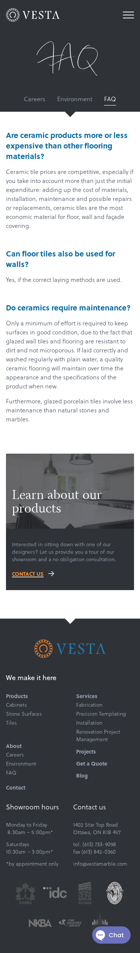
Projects (86, 751)
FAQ (110, 98)
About (14, 745)
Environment (74, 98)
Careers (34, 98)
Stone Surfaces (24, 714)
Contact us (28, 573)
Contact (15, 787)
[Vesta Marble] (33, 15)
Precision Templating (101, 714)
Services (86, 696)
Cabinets (16, 705)
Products (17, 696)
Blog (82, 775)
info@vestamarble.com (100, 864)
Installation (89, 723)
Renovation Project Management (98, 735)
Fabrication (89, 705)
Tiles (11, 723)
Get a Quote (91, 763)
